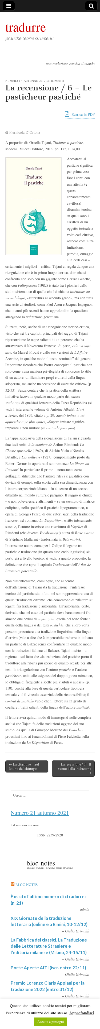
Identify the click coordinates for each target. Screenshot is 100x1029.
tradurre (25, 26)
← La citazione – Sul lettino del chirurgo (24, 766)
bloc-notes (26, 884)
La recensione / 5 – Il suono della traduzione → (74, 768)
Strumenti (55, 81)
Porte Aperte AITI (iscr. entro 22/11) (48, 967)
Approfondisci (81, 1013)
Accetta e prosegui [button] (50, 1021)
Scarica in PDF (83, 114)
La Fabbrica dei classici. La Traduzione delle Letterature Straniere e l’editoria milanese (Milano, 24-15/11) (49, 946)
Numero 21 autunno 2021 (40, 812)
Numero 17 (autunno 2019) (25, 81)
